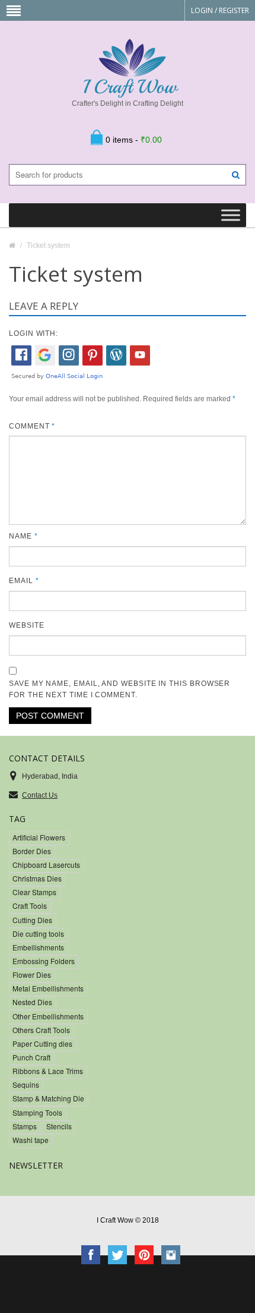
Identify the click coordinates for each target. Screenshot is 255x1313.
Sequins (25, 1084)
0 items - (134, 139)
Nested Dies (32, 1002)
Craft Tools (29, 905)
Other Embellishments (48, 1016)
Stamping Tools (37, 1112)
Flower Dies (31, 974)
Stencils (59, 1126)
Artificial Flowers (38, 837)
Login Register (220, 10)
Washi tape (30, 1140)
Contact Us (40, 795)
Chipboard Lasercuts (46, 864)
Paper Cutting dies (42, 1043)
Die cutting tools (38, 933)
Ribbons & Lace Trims (47, 1071)
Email (24, 581)
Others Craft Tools (41, 1030)
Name (23, 536)
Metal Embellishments (48, 988)
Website (26, 625)
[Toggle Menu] (230, 215)
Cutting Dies (32, 920)
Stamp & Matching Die (48, 1098)
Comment (32, 426)
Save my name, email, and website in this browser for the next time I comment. (119, 689)
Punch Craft (31, 1057)
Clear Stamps (34, 892)
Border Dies (31, 851)
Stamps (24, 1126)
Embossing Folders (43, 961)
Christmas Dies (37, 878)
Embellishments (38, 947)
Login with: (33, 333)
